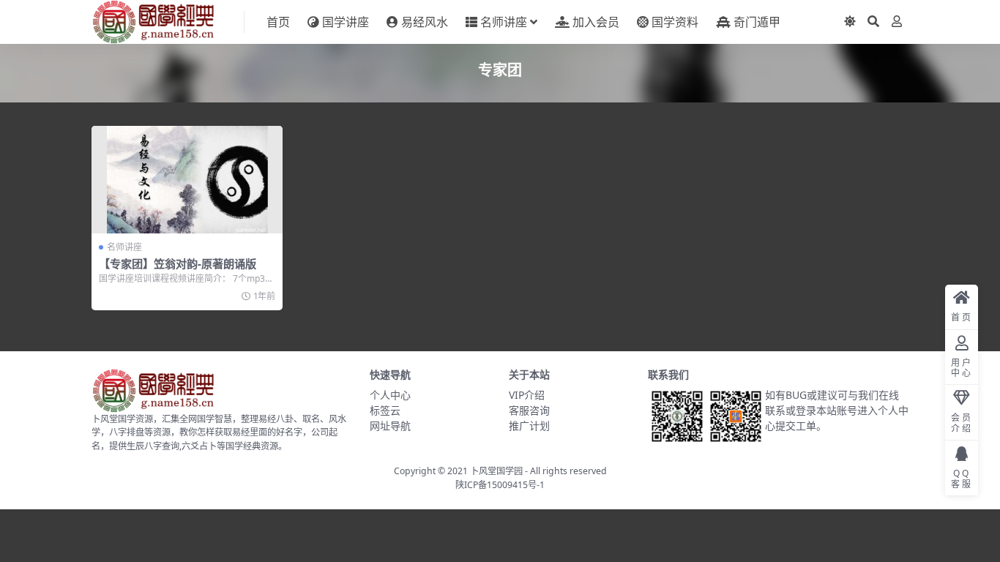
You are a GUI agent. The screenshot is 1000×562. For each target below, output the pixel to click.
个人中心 (390, 395)
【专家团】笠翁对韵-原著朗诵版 (177, 263)
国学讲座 (345, 22)
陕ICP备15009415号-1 (500, 485)
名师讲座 (503, 22)
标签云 (385, 410)
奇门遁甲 (757, 22)
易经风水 (424, 22)
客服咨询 (529, 410)
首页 (278, 22)
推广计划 (529, 425)
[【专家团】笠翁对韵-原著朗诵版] (187, 179)
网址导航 (390, 425)
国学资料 (675, 22)
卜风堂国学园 (496, 471)
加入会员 (595, 22)
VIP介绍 (527, 395)
